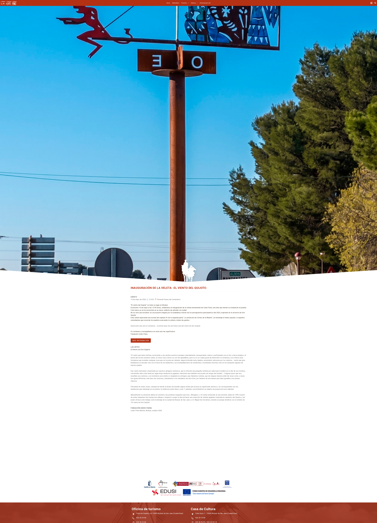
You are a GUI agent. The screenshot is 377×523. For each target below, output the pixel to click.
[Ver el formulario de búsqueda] (375, 3)
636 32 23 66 (141, 522)
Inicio (168, 3)
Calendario (175, 3)
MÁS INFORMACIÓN (140, 340)
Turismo (184, 3)
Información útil (205, 3)
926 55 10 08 (200, 518)
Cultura (193, 3)
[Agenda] (371, 3)
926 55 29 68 (141, 518)
